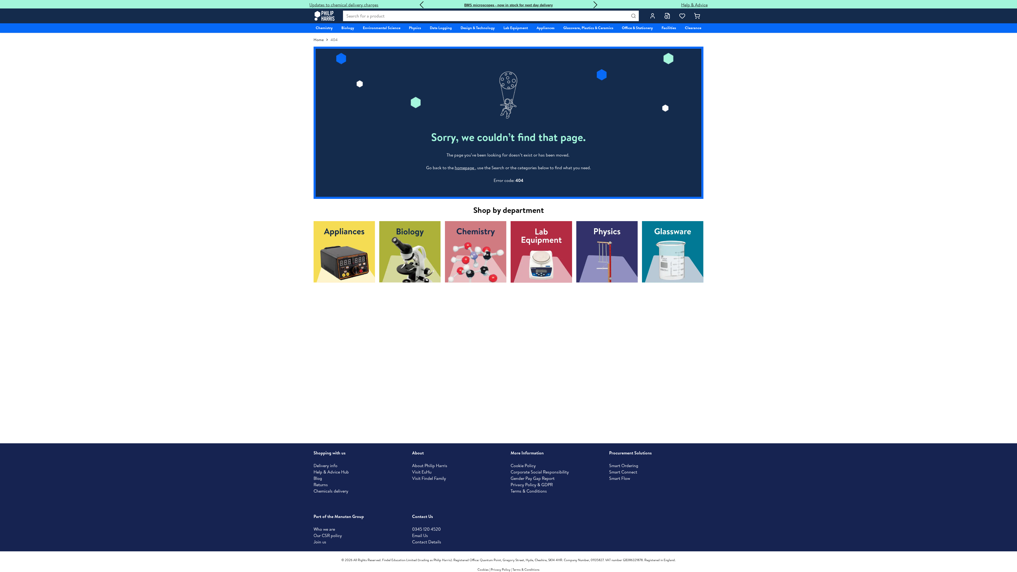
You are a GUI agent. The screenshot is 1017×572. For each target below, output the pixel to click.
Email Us (420, 535)
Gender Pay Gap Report (533, 478)
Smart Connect (623, 472)
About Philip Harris (429, 465)
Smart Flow (619, 478)
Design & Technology (478, 27)
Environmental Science (381, 27)
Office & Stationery (637, 27)
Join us (320, 542)
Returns (321, 485)
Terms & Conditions (529, 491)
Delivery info (325, 465)
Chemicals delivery (331, 491)
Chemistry (324, 27)
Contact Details (426, 542)
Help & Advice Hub (331, 472)
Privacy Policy (500, 569)
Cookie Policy (523, 465)
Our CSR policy (328, 535)
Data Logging (441, 27)
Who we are (324, 529)
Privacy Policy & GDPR (532, 485)
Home (319, 39)
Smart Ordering (623, 465)
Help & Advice (694, 5)
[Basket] (697, 16)
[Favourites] (682, 16)
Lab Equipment (515, 27)
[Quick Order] (667, 16)
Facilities (669, 27)
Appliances (546, 27)
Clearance (693, 27)
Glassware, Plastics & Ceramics (588, 27)
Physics (415, 27)
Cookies (483, 569)
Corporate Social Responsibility (540, 472)
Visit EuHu (421, 472)
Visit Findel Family (429, 478)
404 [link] (334, 39)
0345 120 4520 (426, 529)
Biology (347, 27)
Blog (318, 478)
